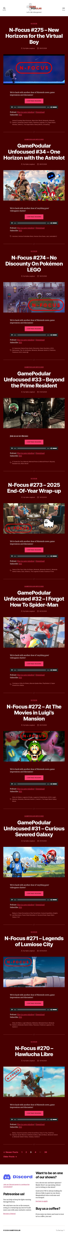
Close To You (43, 1133)
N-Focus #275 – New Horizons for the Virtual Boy (34, 36)
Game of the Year (17, 569)
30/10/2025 (43, 951)
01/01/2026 (43, 392)
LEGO (52, 348)
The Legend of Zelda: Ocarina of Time (42, 571)
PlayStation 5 (47, 683)
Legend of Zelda (27, 797)
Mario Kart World (37, 120)
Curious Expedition (46, 913)
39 (45, 1152)
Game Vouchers (44, 348)
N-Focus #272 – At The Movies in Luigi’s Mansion (34, 712)
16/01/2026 (43, 276)
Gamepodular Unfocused (34, 139)
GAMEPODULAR (14, 1230)
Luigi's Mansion (27, 1023)
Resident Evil (16, 463)
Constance (15, 683)
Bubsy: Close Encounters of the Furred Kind (25, 1133)
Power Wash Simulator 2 (29, 915)
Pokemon (36, 1025)
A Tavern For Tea (17, 461)
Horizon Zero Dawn (39, 236)
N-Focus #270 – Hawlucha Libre (34, 1051)
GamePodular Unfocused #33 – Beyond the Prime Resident (34, 379)
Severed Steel (41, 915)
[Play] (12, 107)
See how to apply (41, 1201)
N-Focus (34, 23)
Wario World (24, 463)
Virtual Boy (46, 124)
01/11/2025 (43, 841)
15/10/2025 (43, 1060)
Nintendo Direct (43, 1023)
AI (13, 348)
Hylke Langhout (30, 48)
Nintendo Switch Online (25, 122)
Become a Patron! (9, 1214)
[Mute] (51, 107)
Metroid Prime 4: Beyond (47, 461)
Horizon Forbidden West (25, 236)
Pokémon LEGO (17, 352)
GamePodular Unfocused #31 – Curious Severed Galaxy (34, 828)
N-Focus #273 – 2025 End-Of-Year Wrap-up (34, 488)
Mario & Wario (43, 1135)
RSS (20, 115)
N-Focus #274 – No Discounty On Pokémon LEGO (34, 263)
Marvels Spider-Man (36, 683)
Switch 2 (20, 124)
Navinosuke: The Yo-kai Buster (21, 350)
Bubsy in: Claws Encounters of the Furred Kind (26, 913)
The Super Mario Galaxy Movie (33, 124)
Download (40, 112)
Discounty (36, 348)
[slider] (55, 107)
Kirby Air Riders (28, 569)
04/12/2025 (43, 611)
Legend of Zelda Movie (40, 797)
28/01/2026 (43, 164)
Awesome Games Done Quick (23, 348)
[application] (34, 107)
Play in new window (25, 112)
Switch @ (25, 352)
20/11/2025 (43, 725)
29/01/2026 (43, 48)
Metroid (25, 461)
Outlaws (31, 1137)
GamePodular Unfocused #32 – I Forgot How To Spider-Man (34, 598)
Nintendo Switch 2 (43, 350)
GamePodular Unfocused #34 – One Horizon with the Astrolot (34, 151)
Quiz (22, 571)
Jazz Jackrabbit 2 (51, 236)
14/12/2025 (43, 497)
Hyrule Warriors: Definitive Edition (27, 1135)
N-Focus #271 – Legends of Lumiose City (33, 941)
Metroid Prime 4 (34, 461)
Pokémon (52, 350)
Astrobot (15, 236)
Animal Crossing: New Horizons (21, 120)
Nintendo (45, 120)
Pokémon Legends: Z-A (40, 122)
